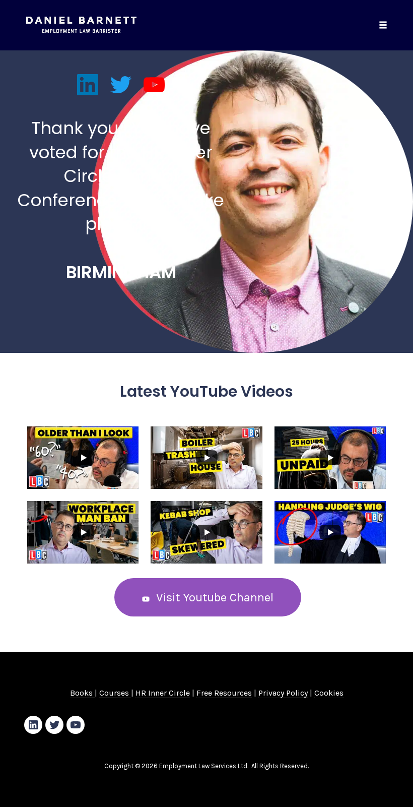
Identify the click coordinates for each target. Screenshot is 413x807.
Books (82, 693)
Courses (115, 693)
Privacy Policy (283, 693)
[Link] (87, 84)
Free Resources (224, 693)
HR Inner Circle (162, 693)
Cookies (328, 693)
